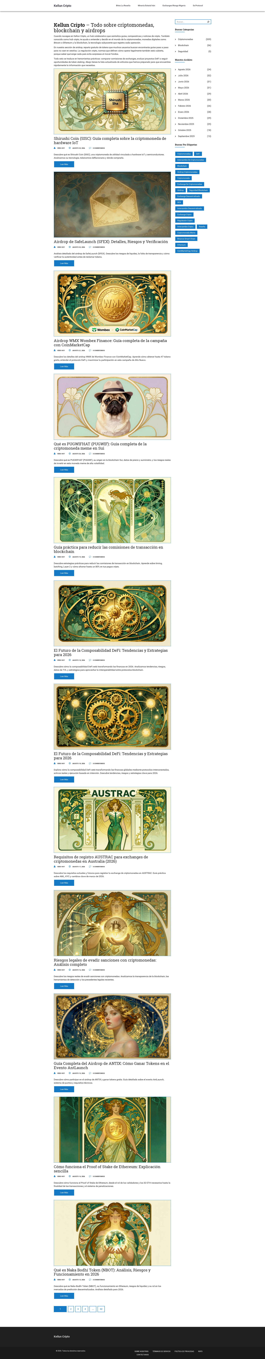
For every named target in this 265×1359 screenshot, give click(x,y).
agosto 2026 (184, 69)
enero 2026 (183, 112)
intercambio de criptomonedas (190, 160)
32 (101, 1309)
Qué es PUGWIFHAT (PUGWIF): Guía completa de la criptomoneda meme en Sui (100, 446)
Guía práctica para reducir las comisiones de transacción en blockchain (108, 549)
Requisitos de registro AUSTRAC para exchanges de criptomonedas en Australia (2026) (101, 859)
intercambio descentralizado (189, 208)
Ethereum (181, 245)
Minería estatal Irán (146, 5)
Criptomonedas (185, 39)
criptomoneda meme (186, 233)
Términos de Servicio (161, 1351)
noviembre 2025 (186, 124)
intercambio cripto (185, 226)
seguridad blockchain (198, 190)
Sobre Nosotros (141, 1351)
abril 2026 (183, 93)
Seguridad (183, 51)
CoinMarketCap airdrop (187, 251)
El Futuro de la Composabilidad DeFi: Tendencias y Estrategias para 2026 (111, 652)
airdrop (180, 190)
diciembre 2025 (185, 118)
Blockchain (183, 45)
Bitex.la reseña (123, 5)
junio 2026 (183, 81)
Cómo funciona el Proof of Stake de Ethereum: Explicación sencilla (107, 1169)
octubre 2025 (184, 130)
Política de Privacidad (184, 1351)
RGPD (200, 1351)
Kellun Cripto (62, 5)
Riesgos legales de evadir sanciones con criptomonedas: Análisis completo (105, 962)
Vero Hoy (61, 148)
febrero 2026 (184, 106)
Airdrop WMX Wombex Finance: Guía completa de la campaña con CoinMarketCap (110, 342)
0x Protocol (198, 5)
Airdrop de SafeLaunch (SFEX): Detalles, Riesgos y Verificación (111, 241)
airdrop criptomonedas (187, 172)
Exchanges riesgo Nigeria (174, 5)
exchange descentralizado (188, 196)
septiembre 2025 (186, 136)
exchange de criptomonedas (189, 184)
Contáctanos (143, 1355)
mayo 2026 (183, 87)
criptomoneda (183, 178)
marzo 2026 (184, 99)
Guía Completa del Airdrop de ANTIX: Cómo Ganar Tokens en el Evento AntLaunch (111, 1065)
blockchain (182, 166)
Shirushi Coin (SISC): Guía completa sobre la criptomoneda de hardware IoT (110, 140)
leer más (64, 164)
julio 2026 (183, 75)
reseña (202, 226)
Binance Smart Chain (186, 239)
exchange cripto (184, 214)
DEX (179, 202)
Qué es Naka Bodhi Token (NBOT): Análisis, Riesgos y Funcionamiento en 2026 (102, 1272)
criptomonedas (184, 154)
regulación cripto (185, 220)
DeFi (198, 154)
